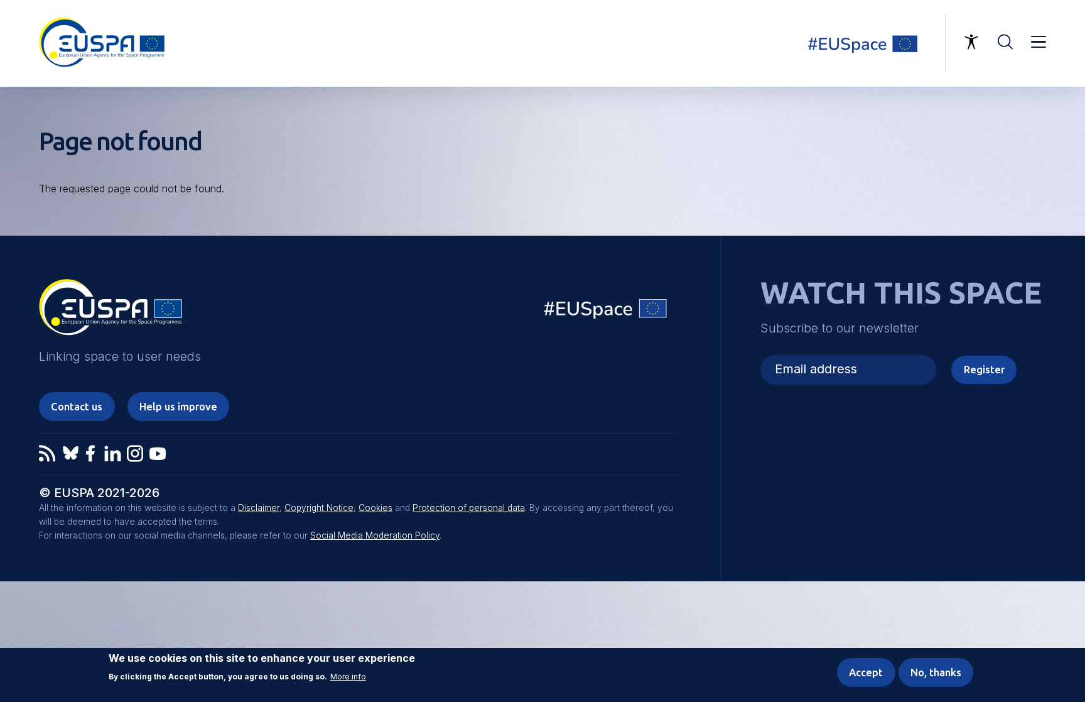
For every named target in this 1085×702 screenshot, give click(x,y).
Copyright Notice (319, 508)
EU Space (606, 311)
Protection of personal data (469, 508)
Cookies (375, 508)
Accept (866, 672)
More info (348, 676)
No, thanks (935, 672)
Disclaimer (258, 508)
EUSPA (110, 311)
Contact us (76, 406)
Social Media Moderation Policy (375, 535)
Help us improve (178, 406)
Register (984, 369)
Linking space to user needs (871, 43)
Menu (1038, 42)
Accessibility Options (971, 42)
